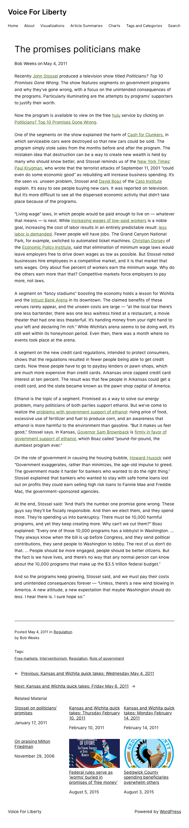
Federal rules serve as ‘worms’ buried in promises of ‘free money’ (93, 777)
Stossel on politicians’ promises (36, 710)
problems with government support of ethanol (81, 411)
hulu (116, 115)
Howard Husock (145, 457)
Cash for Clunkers (145, 134)
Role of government (107, 658)
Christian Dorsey (148, 240)
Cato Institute (148, 181)
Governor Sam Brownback (103, 432)
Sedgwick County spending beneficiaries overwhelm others (146, 777)
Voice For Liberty (37, 12)
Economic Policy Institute (46, 247)
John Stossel (45, 76)
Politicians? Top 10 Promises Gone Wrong (55, 122)
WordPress (170, 811)
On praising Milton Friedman (32, 744)
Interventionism (53, 658)
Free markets (26, 658)
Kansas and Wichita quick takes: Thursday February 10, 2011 (94, 713)
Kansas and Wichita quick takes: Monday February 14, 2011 (149, 713)
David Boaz (110, 181)
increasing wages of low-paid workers (108, 220)
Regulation (63, 632)
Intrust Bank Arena (49, 300)
